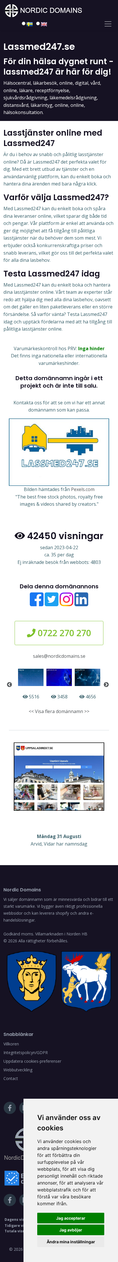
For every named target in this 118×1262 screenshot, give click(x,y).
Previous (9, 685)
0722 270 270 (63, 633)
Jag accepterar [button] (70, 1218)
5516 (33, 696)
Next (106, 685)
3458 (62, 696)
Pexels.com (83, 489)
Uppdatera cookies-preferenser (32, 1061)
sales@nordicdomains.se (59, 656)
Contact (10, 1078)
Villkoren (11, 1044)
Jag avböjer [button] (70, 1229)
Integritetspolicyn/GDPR (25, 1052)
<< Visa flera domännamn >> (59, 711)
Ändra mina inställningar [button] (71, 1241)
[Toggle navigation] (108, 24)
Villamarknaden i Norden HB (61, 934)
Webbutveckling (17, 1069)
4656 (90, 696)
